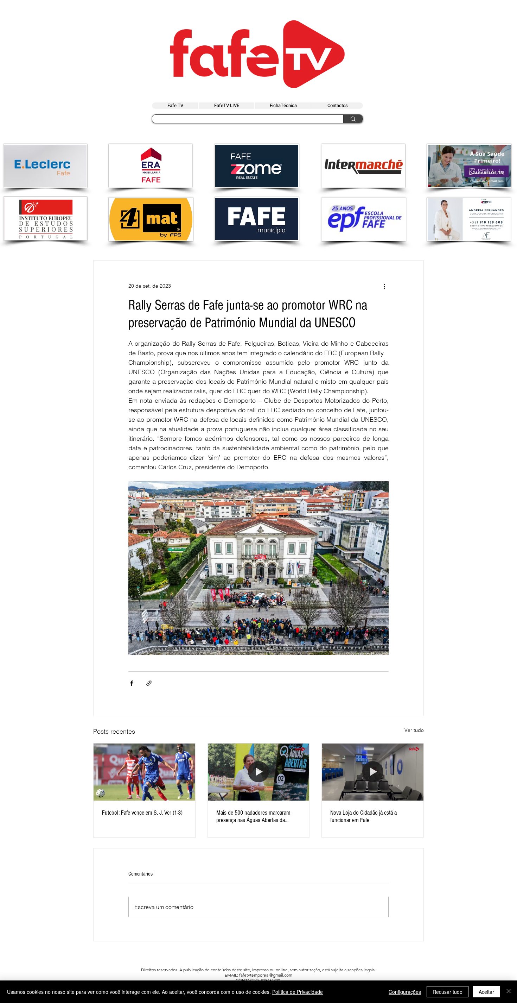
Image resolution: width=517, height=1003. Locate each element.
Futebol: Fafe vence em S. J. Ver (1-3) (142, 812)
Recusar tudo (447, 991)
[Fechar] (508, 991)
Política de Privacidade (297, 991)
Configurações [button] (405, 991)
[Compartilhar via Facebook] (131, 683)
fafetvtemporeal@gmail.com (265, 975)
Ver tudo (414, 730)
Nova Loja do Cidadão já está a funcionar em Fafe (363, 816)
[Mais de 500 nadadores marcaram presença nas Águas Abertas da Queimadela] (258, 772)
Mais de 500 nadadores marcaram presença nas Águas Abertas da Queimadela (253, 816)
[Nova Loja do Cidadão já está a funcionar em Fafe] (372, 772)
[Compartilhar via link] (149, 683)
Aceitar (486, 991)
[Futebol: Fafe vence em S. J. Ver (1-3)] (144, 772)
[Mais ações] (384, 286)
